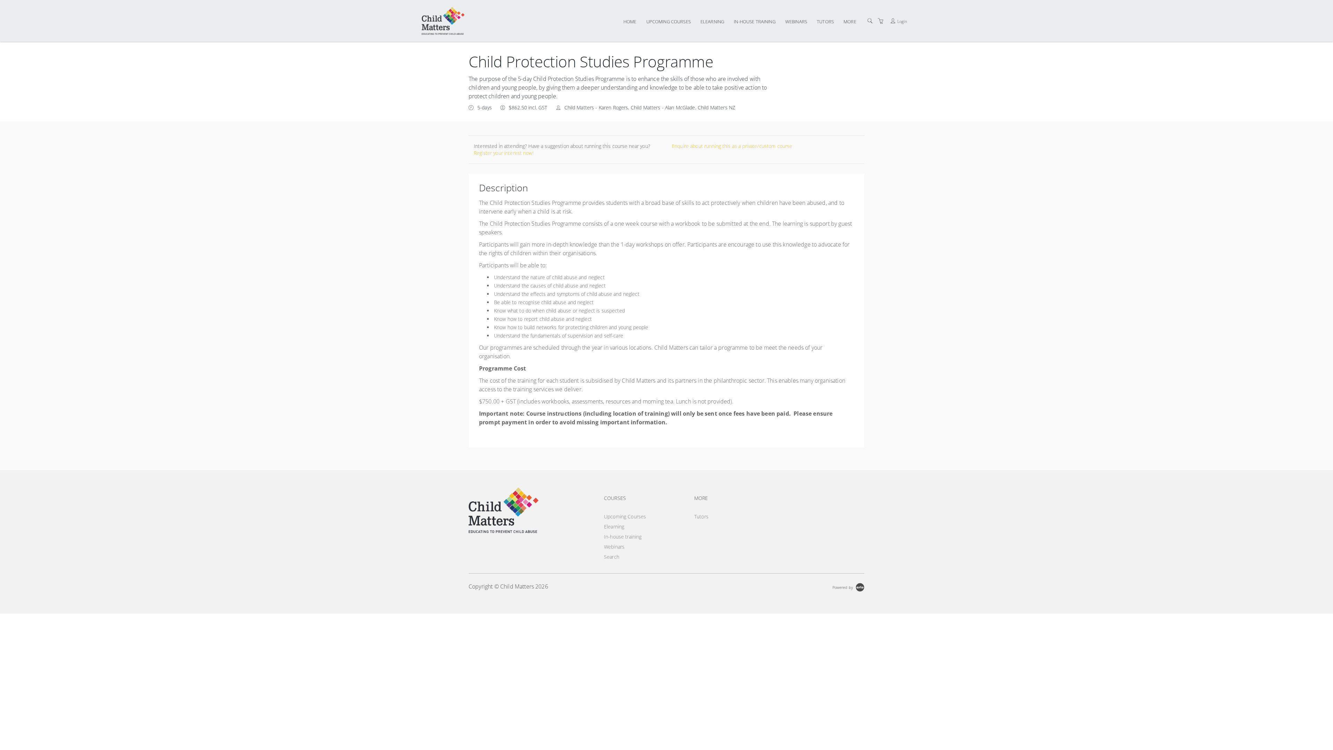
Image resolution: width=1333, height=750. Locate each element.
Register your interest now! (504, 153)
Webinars (796, 21)
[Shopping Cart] (880, 21)
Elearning (712, 21)
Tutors (825, 21)
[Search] (870, 21)
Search (611, 556)
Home (630, 21)
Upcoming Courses (668, 21)
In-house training (754, 21)
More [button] (850, 21)
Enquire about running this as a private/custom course (732, 146)
